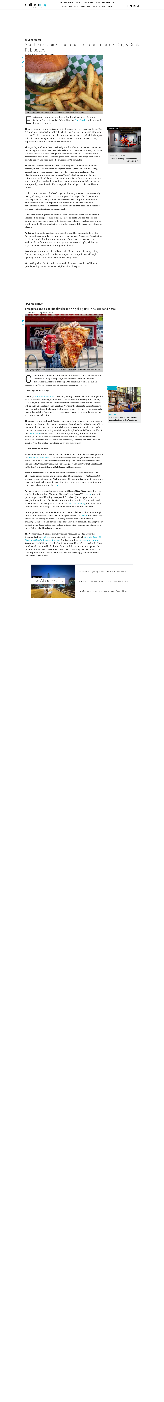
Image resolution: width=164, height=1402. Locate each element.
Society (64, 6)
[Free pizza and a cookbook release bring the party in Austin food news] (64, 343)
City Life (78, 2)
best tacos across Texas (39, 457)
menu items (35, 433)
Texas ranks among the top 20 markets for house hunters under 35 (102, 572)
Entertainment (88, 2)
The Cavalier (81, 120)
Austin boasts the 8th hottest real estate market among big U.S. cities (103, 581)
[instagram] (135, 6)
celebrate (45, 537)
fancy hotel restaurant (45, 396)
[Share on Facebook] (23, 58)
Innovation (96, 6)
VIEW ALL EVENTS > (133, 161)
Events (104, 6)
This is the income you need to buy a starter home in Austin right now (103, 591)
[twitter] (131, 6)
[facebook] (128, 6)
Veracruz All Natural (89, 540)
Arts (113, 2)
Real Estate (106, 2)
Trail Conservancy (76, 503)
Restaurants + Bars (67, 2)
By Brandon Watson (31, 54)
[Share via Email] (23, 66)
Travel (98, 2)
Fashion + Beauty (85, 6)
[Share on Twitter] (23, 62)
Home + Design (73, 6)
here (57, 485)
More (110, 6)
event (88, 494)
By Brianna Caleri (30, 313)
